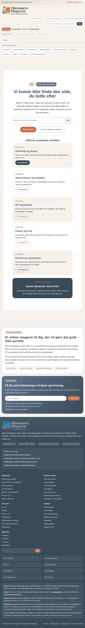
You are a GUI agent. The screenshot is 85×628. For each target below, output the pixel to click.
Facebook (5, 542)
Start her (6, 29)
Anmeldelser (48, 489)
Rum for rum (6, 495)
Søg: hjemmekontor (51, 558)
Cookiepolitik (48, 510)
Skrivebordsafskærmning (37, 54)
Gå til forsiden (28, 129)
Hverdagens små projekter (53, 499)
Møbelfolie (24, 54)
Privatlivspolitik (33, 29)
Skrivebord (18, 34)
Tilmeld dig (74, 398)
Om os (25, 29)
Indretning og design (9, 479)
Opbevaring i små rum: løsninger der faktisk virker (22, 458)
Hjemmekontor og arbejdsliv (11, 482)
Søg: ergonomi (8, 571)
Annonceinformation (51, 514)
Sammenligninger (50, 485)
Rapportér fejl (48, 527)
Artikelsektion (16, 29)
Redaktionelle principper (10, 520)
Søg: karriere (49, 577)
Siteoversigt (6, 527)
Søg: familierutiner (9, 577)
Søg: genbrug (49, 571)
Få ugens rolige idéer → (75, 2)
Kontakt (4, 510)
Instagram (5, 535)
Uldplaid (14, 54)
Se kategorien (22, 162)
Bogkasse (6, 54)
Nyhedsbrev (6, 545)
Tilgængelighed (49, 524)
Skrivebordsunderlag (59, 49)
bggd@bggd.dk (56, 592)
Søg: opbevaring (50, 564)
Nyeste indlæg (49, 482)
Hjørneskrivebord (45, 49)
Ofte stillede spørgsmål (10, 524)
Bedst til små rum (50, 492)
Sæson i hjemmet (8, 499)
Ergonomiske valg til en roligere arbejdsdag (19, 465)
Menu (5, 40)
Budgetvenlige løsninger (52, 495)
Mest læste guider (50, 479)
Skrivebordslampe (18, 49)
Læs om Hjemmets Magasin (51, 129)
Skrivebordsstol (29, 34)
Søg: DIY (6, 564)
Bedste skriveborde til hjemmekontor (17, 455)
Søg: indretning (8, 558)
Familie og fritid (7, 489)
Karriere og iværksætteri (10, 492)
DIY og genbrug (7, 485)
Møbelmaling (41, 34)
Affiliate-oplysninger (51, 517)
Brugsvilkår (48, 520)
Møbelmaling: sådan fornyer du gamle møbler (20, 462)
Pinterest (5, 539)
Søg (79, 24)
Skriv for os (6, 514)
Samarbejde (6, 517)
